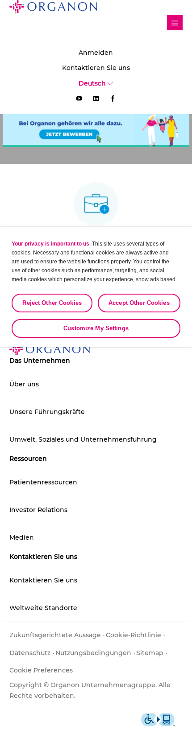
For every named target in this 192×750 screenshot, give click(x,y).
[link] (175, 22)
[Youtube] (79, 98)
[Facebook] (113, 98)
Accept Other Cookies (139, 302)
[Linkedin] (96, 98)
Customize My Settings (96, 328)
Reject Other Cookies (52, 302)
